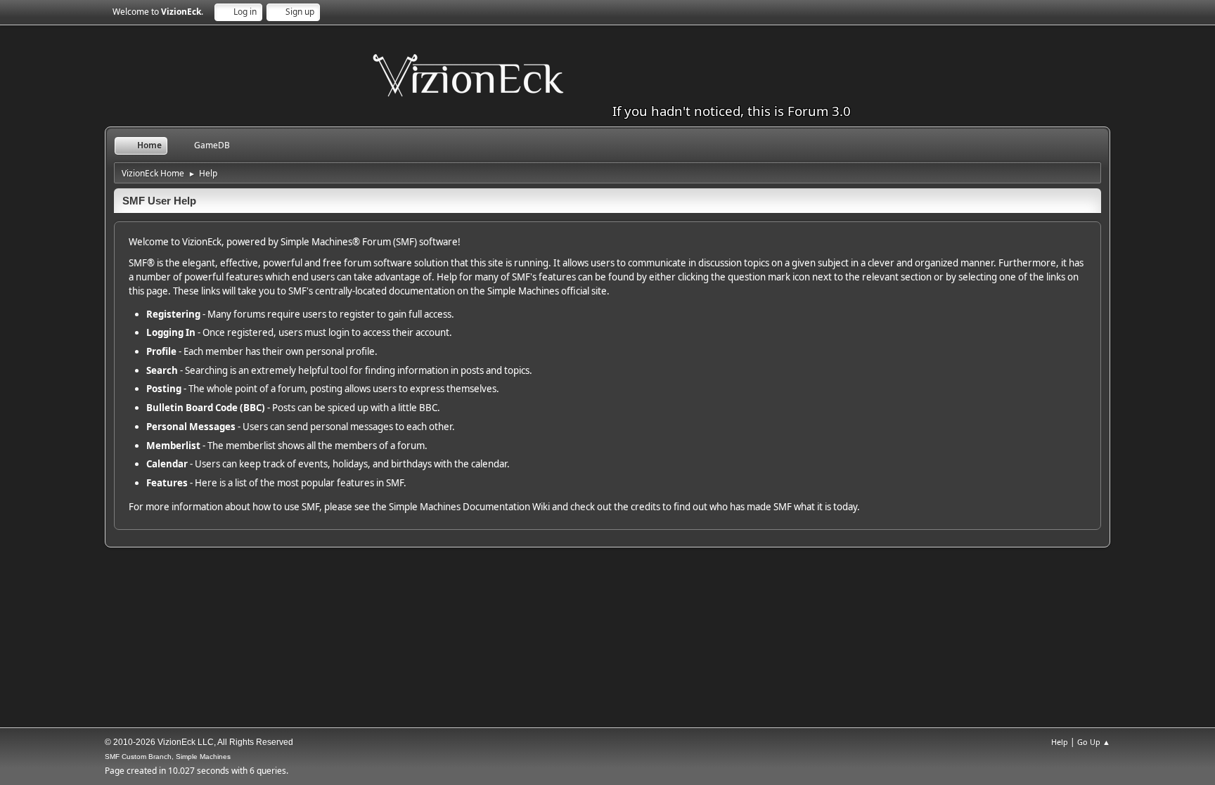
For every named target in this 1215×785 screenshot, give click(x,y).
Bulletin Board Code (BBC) (205, 407)
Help (1059, 742)
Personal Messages (191, 426)
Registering (173, 314)
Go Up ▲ (1093, 742)
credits (645, 506)
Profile (161, 351)
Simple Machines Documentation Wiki (469, 506)
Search (162, 370)
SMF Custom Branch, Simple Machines (168, 756)
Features (167, 482)
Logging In (170, 332)
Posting (163, 388)
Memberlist (173, 445)
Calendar (167, 464)
